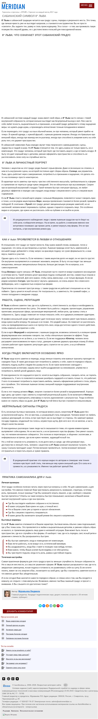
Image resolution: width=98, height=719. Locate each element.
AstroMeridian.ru (20, 685)
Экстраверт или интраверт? (16, 663)
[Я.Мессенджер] (40, 605)
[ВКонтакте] (43, 605)
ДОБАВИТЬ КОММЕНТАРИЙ (20, 611)
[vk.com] (4, 680)
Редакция (6, 711)
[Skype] (61, 605)
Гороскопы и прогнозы (10, 12)
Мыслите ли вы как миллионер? (18, 659)
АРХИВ (24, 12)
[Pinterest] (58, 605)
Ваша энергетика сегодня (16, 621)
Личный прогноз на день (15, 625)
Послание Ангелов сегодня (16, 634)
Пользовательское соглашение (31, 711)
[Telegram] (50, 605)
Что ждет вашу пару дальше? (17, 655)
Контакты (15, 711)
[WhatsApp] (54, 605)
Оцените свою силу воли (15, 668)
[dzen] (17, 680)
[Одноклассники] (47, 605)
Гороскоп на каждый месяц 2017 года (43, 12)
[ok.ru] (13, 680)
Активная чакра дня (13, 630)
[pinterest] (8, 680)
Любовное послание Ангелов (17, 638)
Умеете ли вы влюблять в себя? (18, 650)
